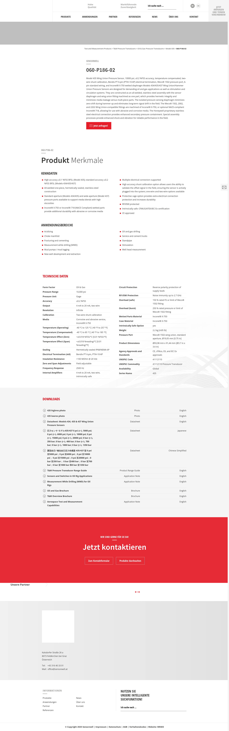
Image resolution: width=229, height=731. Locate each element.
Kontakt (80, 706)
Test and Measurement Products (97, 48)
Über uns (80, 702)
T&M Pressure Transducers (124, 48)
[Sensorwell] (26, 11)
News (78, 698)
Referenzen (48, 710)
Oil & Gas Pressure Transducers (151, 48)
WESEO (160, 727)
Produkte (47, 698)
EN (198, 5)
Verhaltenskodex (137, 727)
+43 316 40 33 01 (55, 665)
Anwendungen (50, 702)
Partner (46, 706)
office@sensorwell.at (58, 669)
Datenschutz (115, 727)
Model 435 (170, 48)
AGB (125, 727)
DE (193, 5)
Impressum (101, 727)
